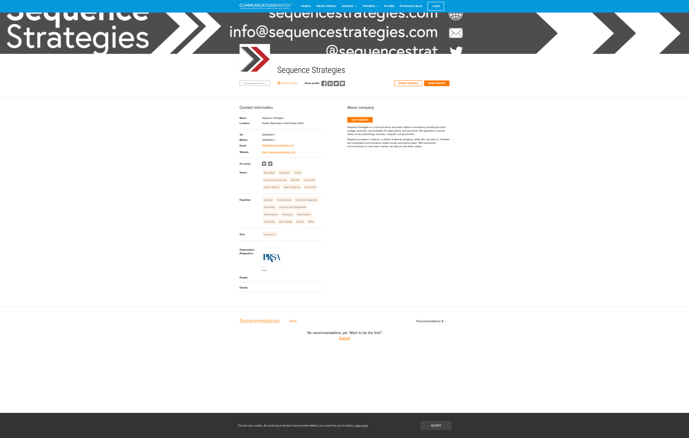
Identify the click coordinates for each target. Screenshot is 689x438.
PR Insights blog (411, 6)
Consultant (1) (270, 234)
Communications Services (275, 179)
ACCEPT (436, 425)
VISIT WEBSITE (360, 120)
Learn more (361, 425)
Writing (311, 221)
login (436, 6)
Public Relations (304, 214)
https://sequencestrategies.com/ (279, 152)
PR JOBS (389, 6)
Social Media (269, 221)
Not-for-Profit (310, 187)
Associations (269, 172)
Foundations (284, 172)
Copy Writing (269, 207)
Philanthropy (287, 214)
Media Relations (271, 214)
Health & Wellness (272, 187)
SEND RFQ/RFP (437, 83)
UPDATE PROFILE (408, 83)
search (306, 6)
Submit (293, 320)
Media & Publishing (292, 187)
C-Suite (297, 172)
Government (309, 179)
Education (295, 179)
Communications (284, 199)
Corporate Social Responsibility (292, 207)
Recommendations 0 (255, 83)
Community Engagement (306, 199)
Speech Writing (285, 221)
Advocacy (268, 199)
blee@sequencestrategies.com (278, 145)
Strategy (300, 221)
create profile (326, 6)
